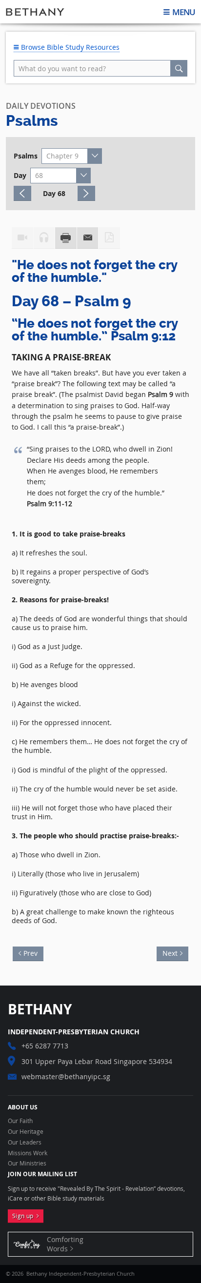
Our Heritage (25, 1132)
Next (167, 952)
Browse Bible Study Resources (69, 47)
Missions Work (27, 1153)
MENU (183, 12)
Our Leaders (24, 1142)
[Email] (88, 238)
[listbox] (71, 156)
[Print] (66, 238)
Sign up (24, 1216)
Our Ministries (27, 1163)
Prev (33, 952)
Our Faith (20, 1121)
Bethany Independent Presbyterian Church (35, 11)
